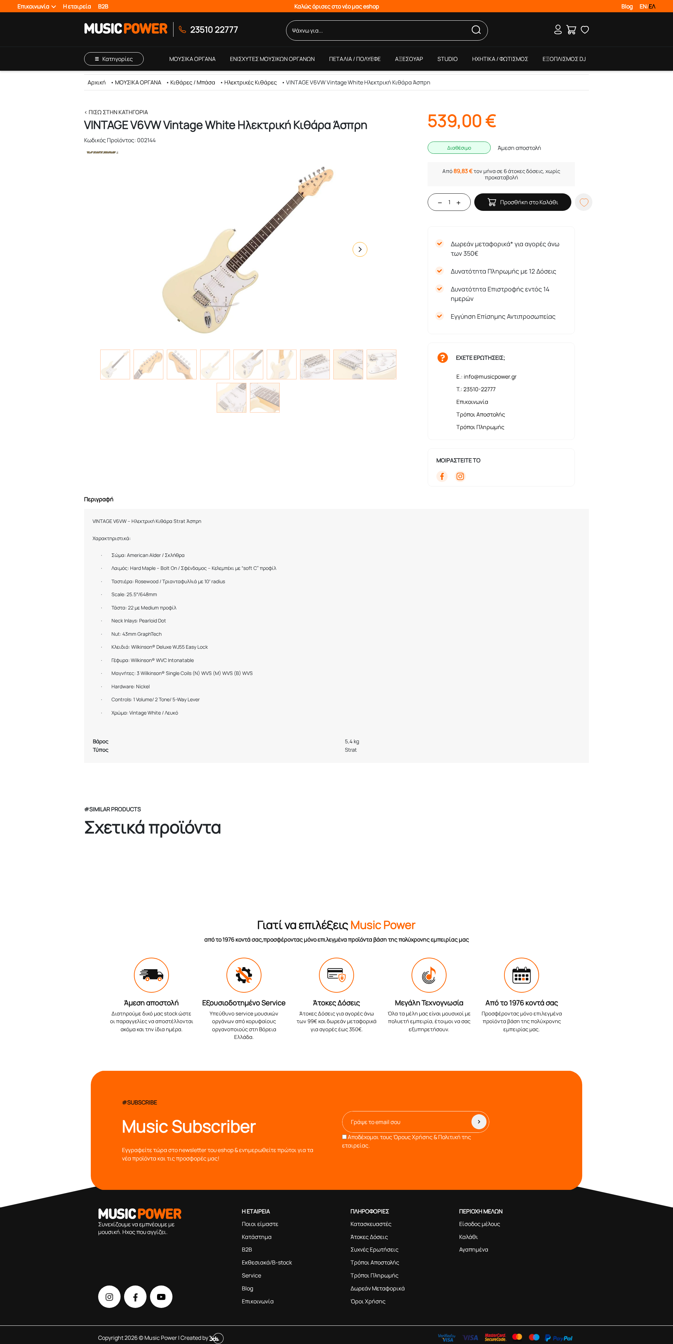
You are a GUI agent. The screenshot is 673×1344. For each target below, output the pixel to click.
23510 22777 (214, 29)
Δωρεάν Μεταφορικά (378, 1288)
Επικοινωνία (472, 402)
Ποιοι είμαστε (260, 1224)
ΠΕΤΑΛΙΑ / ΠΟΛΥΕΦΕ (355, 59)
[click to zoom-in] (248, 249)
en (643, 6)
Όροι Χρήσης (368, 1301)
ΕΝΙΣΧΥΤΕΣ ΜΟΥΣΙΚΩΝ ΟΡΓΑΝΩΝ (272, 59)
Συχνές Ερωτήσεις (375, 1249)
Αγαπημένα (473, 1249)
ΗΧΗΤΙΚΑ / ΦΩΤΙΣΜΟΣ (500, 59)
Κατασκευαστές (371, 1224)
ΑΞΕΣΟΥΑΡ (409, 59)
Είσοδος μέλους (479, 1224)
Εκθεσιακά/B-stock (267, 1262)
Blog (627, 6)
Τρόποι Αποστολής (480, 414)
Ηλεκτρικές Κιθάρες (250, 82)
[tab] (336, 499)
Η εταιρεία (77, 6)
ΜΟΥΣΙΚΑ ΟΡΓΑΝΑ (192, 59)
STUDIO (447, 59)
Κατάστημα (257, 1237)
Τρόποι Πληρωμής (480, 427)
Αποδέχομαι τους (406, 1141)
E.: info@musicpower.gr (486, 376)
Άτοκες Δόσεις (369, 1237)
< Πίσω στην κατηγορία (116, 112)
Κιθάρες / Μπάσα (192, 82)
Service (251, 1275)
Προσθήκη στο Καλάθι (529, 202)
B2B (103, 6)
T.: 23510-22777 (476, 389)
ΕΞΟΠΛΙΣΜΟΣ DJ (564, 59)
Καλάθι (468, 1237)
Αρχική (97, 82)
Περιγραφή (99, 499)
